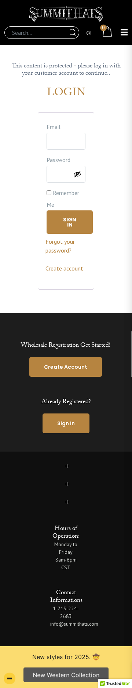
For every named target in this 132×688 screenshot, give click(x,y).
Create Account (65, 367)
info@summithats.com (74, 624)
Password (58, 159)
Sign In (66, 423)
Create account (64, 268)
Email (53, 126)
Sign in (69, 222)
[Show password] (77, 174)
